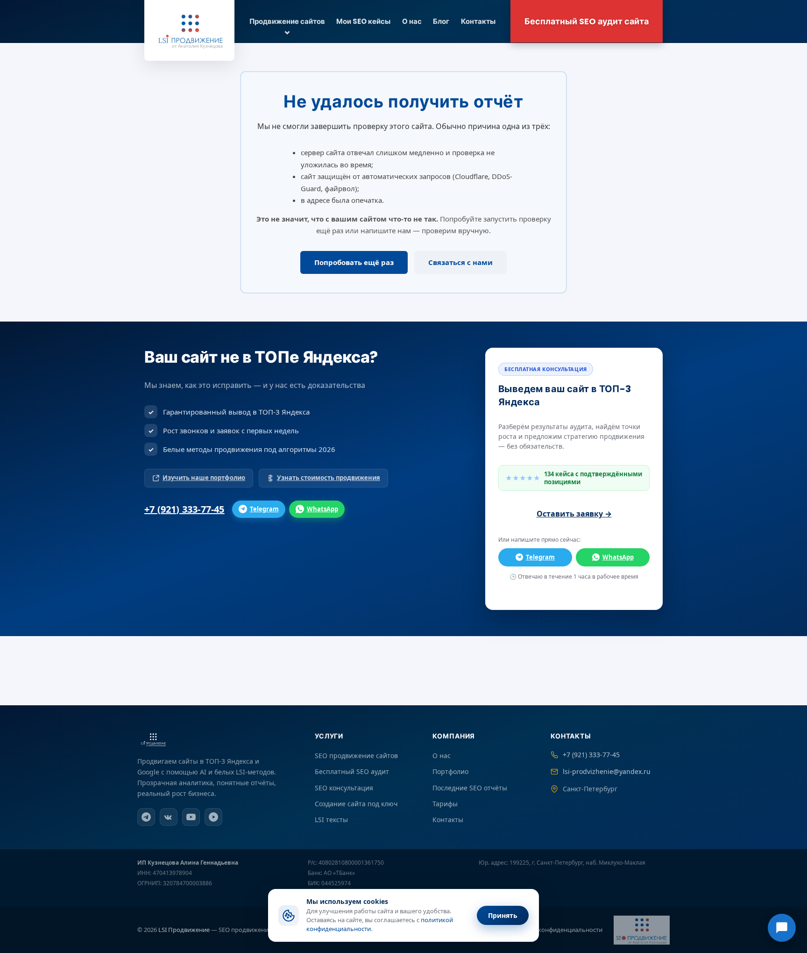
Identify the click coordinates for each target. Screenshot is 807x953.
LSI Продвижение (184, 929)
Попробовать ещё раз (354, 262)
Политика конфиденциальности (555, 929)
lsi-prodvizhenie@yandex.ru (607, 771)
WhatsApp (322, 509)
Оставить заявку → (574, 514)
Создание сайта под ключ (356, 803)
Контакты (478, 21)
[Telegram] (146, 817)
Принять (502, 915)
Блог (441, 21)
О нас (412, 21)
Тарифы (445, 803)
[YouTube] (191, 817)
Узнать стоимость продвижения (328, 477)
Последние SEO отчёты (469, 787)
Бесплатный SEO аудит (352, 771)
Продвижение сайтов (287, 21)
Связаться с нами (460, 262)
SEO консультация (344, 787)
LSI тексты (331, 819)
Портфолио (450, 771)
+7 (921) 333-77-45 (184, 509)
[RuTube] (213, 817)
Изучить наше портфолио (204, 477)
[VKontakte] (168, 817)
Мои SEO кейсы (363, 21)
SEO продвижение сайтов (356, 755)
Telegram (264, 509)
